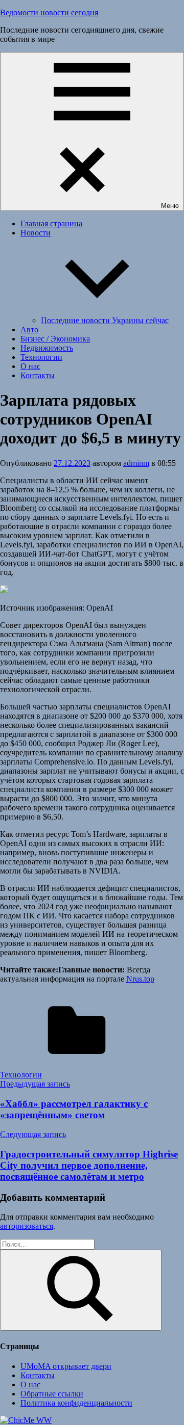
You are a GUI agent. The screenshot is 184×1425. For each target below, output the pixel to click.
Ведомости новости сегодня (49, 12)
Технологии (41, 357)
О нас (30, 366)
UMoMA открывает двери (65, 1366)
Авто (29, 329)
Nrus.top (140, 978)
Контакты (37, 375)
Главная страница (51, 223)
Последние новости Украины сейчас (105, 320)
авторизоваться (26, 1226)
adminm (136, 463)
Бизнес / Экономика (55, 338)
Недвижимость (46, 348)
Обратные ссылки (51, 1393)
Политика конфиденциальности (76, 1402)
